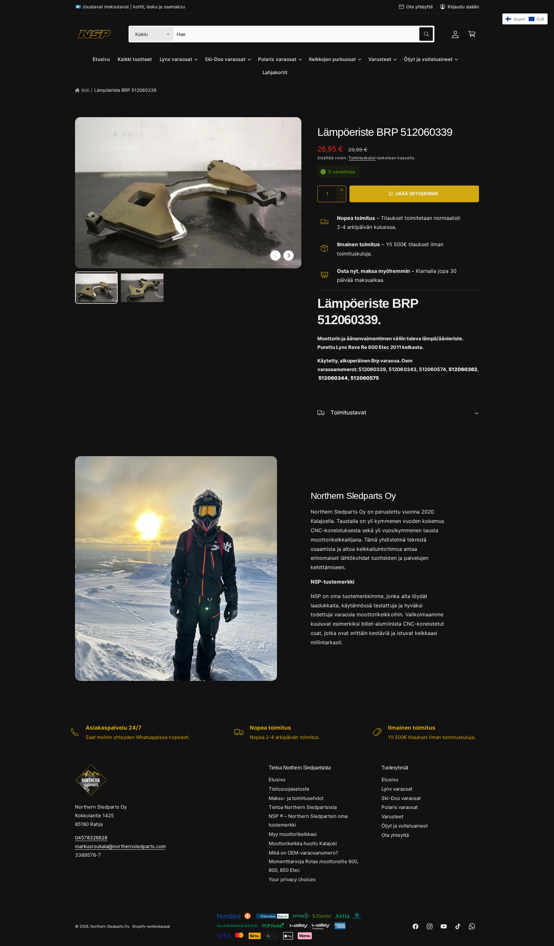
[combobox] (304, 34)
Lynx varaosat (176, 59)
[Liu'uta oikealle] (288, 255)
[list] (277, 732)
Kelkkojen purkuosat (332, 59)
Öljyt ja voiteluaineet (428, 59)
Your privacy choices (292, 879)
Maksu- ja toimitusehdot (296, 798)
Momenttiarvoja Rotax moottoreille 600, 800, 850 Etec (313, 865)
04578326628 (91, 838)
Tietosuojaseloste (289, 789)
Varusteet (379, 59)
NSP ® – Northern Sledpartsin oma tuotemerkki (308, 820)
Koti (85, 90)
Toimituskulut (361, 157)
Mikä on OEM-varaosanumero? (303, 853)
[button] (472, 34)
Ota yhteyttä (419, 6)
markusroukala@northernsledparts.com (120, 846)
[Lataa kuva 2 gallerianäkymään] (142, 288)
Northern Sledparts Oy (109, 926)
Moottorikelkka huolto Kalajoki (303, 843)
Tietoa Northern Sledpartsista (303, 807)
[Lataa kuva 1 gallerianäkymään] (96, 288)
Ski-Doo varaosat (225, 59)
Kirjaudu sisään (463, 6)
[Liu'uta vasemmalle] (275, 255)
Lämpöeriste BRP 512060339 (125, 90)
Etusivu (277, 780)
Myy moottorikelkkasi (293, 834)
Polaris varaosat (277, 59)
